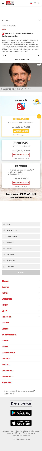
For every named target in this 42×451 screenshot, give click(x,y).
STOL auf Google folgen (22, 59)
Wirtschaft (7, 299)
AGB (12, 431)
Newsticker (10, 242)
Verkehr (9, 248)
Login (22, 272)
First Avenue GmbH (23, 439)
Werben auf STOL (9, 391)
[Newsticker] (34, 3)
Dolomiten (10, 254)
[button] (39, 20)
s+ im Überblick (9, 335)
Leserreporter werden (25, 391)
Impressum (5, 431)
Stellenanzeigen (12, 230)
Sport (4, 311)
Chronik (5, 281)
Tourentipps (8, 393)
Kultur (8, 20)
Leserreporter (8, 352)
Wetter (9, 224)
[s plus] (31, 3)
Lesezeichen (11, 266)
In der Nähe (11, 260)
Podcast (5, 364)
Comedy (6, 358)
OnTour (5, 323)
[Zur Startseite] (3, 20)
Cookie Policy (29, 431)
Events (5, 340)
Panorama (6, 317)
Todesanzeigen (12, 236)
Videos (5, 329)
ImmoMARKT (8, 370)
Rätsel (5, 346)
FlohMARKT (7, 382)
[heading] (21, 34)
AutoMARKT (7, 376)
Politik (5, 293)
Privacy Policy (19, 431)
